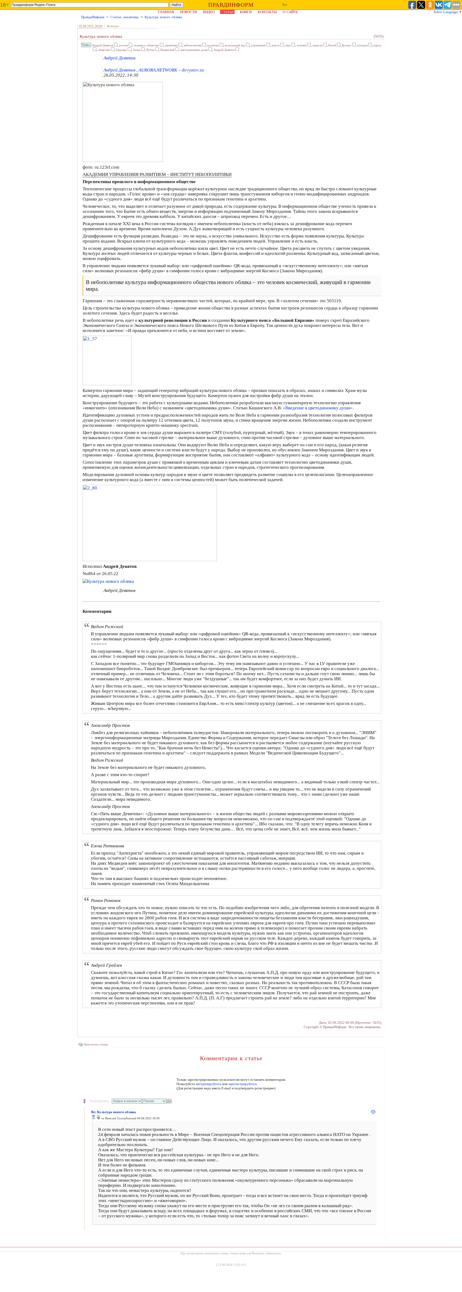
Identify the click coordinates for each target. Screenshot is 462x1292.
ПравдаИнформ (92, 17)
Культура (113, 26)
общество (104, 49)
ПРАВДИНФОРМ (231, 5)
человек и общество (146, 45)
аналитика (171, 45)
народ (377, 45)
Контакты (267, 12)
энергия (317, 45)
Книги (246, 12)
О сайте (290, 12)
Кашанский (167, 49)
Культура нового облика (163, 17)
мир (288, 45)
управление (258, 45)
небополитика (193, 45)
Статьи (227, 12)
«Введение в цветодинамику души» (318, 407)
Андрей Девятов (102, 45)
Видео (209, 12)
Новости (188, 12)
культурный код (235, 45)
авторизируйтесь (208, 1084)
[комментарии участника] (98, 1118)
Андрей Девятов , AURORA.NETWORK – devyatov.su (153, 70)
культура (213, 45)
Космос (346, 45)
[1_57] (107, 383)
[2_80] (150, 559)
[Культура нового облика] (123, 160)
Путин (150, 49)
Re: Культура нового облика (113, 1112)
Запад (136, 49)
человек (301, 45)
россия (123, 45)
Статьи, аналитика (124, 17)
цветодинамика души (194, 49)
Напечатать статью (96, 1044)
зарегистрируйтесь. (243, 1084)
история (362, 45)
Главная (166, 12)
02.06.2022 (86, 26)
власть (276, 45)
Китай (332, 45)
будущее (121, 49)
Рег (284, 5)
